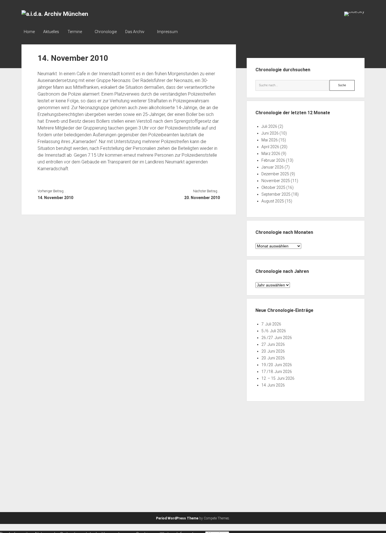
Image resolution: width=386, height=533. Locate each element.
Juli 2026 (269, 126)
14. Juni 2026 (273, 385)
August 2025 (272, 201)
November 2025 (275, 180)
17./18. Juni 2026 (276, 371)
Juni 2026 (270, 133)
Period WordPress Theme (177, 518)
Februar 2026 (273, 160)
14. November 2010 (55, 197)
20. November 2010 (202, 197)
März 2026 (270, 153)
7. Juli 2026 (271, 324)
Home (29, 31)
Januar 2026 (272, 167)
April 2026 (270, 146)
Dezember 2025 (275, 174)
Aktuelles (51, 31)
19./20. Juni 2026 (276, 364)
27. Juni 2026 (273, 344)
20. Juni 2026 (273, 351)
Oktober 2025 (273, 187)
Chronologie (106, 31)
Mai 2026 (269, 140)
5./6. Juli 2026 (273, 331)
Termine (75, 31)
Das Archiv (134, 31)
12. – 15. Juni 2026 (277, 378)
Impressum (167, 31)
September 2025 (275, 194)
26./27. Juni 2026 (276, 337)
